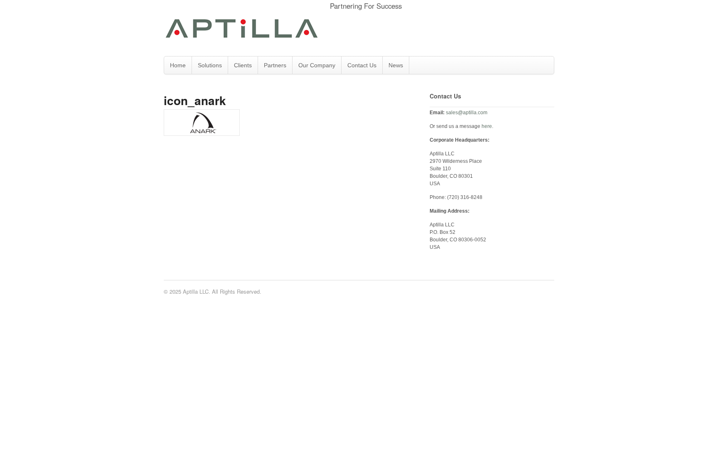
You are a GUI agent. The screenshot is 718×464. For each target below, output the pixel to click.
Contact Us (361, 65)
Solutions (210, 65)
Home (178, 65)
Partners (275, 65)
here (487, 126)
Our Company (316, 65)
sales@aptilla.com (466, 112)
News (396, 65)
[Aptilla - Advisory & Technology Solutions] (242, 35)
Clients (243, 65)
